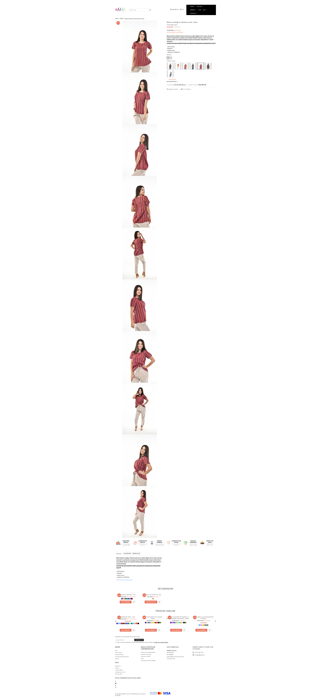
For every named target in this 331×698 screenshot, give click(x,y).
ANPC (142, 658)
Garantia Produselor (146, 654)
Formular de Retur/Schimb (122, 656)
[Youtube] (115, 683)
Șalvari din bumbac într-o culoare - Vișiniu (153, 617)
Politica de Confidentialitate (161, 642)
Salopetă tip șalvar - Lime (127, 617)
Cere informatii (186, 89)
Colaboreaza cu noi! (120, 672)
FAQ (116, 650)
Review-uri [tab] (136, 553)
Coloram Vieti (118, 674)
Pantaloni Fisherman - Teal (127, 594)
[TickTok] (115, 685)
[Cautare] (150, 10)
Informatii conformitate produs (124, 580)
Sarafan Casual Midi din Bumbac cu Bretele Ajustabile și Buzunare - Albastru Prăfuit (178, 617)
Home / (117, 18)
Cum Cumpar (118, 652)
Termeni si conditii (145, 656)
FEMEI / (122, 18)
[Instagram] (115, 687)
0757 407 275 (199, 652)
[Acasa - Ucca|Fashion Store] (120, 10)
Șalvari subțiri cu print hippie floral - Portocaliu (203, 617)
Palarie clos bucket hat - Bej (153, 594)
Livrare (117, 658)
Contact (117, 668)
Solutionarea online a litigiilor (148, 660)
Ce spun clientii (119, 670)
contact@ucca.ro (200, 655)
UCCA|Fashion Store (172, 25)
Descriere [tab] (118, 553)
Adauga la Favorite (173, 89)
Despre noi (118, 666)
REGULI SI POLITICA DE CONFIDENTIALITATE (148, 648)
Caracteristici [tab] (127, 553)
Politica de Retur (119, 654)
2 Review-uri (177, 27)
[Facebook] (115, 681)
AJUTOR (117, 647)
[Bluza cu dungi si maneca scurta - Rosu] (139, 46)
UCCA (117, 662)
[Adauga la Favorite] (134, 602)
